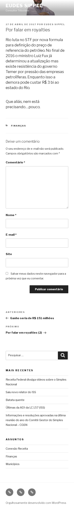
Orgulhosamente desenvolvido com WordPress (36, 502)
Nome (11, 215)
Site (9, 254)
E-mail (11, 234)
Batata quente (15, 400)
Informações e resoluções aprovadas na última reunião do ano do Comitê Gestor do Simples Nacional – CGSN (36, 420)
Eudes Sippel (24, 5)
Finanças (18, 125)
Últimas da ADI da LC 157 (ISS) (25, 407)
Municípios (13, 464)
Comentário (15, 162)
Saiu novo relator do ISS (21, 392)
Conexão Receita (17, 448)
